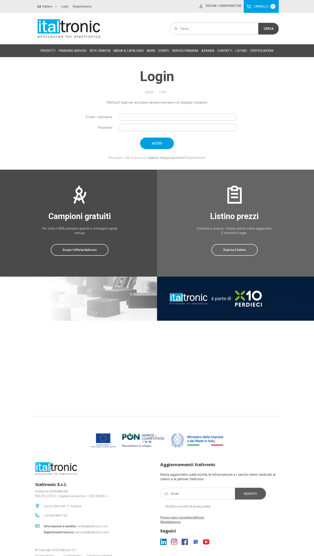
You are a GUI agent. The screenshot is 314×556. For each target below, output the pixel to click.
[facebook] (185, 542)
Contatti (224, 51)
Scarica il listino (234, 250)
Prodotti (48, 51)
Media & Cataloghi (129, 51)
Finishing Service (73, 51)
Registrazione (82, 6)
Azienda (207, 51)
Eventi (163, 51)
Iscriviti (250, 493)
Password (105, 127)
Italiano (47, 6)
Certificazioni (261, 51)
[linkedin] (163, 542)
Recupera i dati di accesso (128, 158)
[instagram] (174, 542)
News (151, 51)
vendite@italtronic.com (92, 526)
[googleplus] (195, 542)
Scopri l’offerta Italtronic (80, 250)
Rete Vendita (100, 51)
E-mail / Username (99, 117)
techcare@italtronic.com (92, 532)
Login (65, 6)
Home (149, 91)
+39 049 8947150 (55, 515)
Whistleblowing (170, 522)
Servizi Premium (185, 51)
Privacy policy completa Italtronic (182, 517)
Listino (241, 51)
